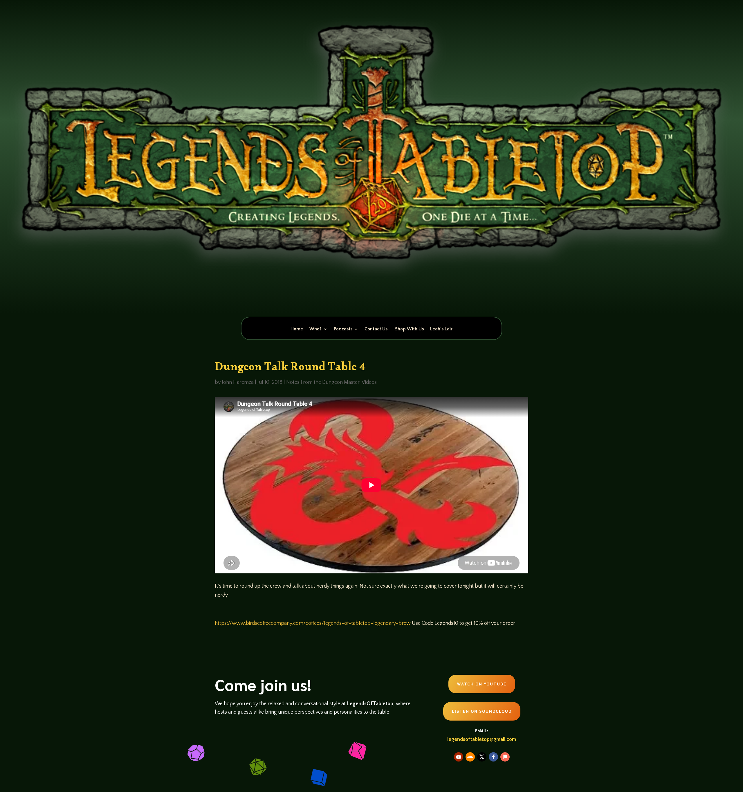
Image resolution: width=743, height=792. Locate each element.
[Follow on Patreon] (505, 757)
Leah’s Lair (441, 329)
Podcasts (343, 329)
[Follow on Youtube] (458, 757)
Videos (369, 382)
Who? (315, 329)
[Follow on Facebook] (493, 757)
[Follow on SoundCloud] (470, 757)
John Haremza (238, 382)
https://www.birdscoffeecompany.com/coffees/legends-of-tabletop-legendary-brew (313, 623)
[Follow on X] (481, 757)
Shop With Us (409, 329)
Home (297, 329)
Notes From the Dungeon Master (322, 382)
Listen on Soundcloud (482, 711)
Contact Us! (377, 329)
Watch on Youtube (481, 683)
